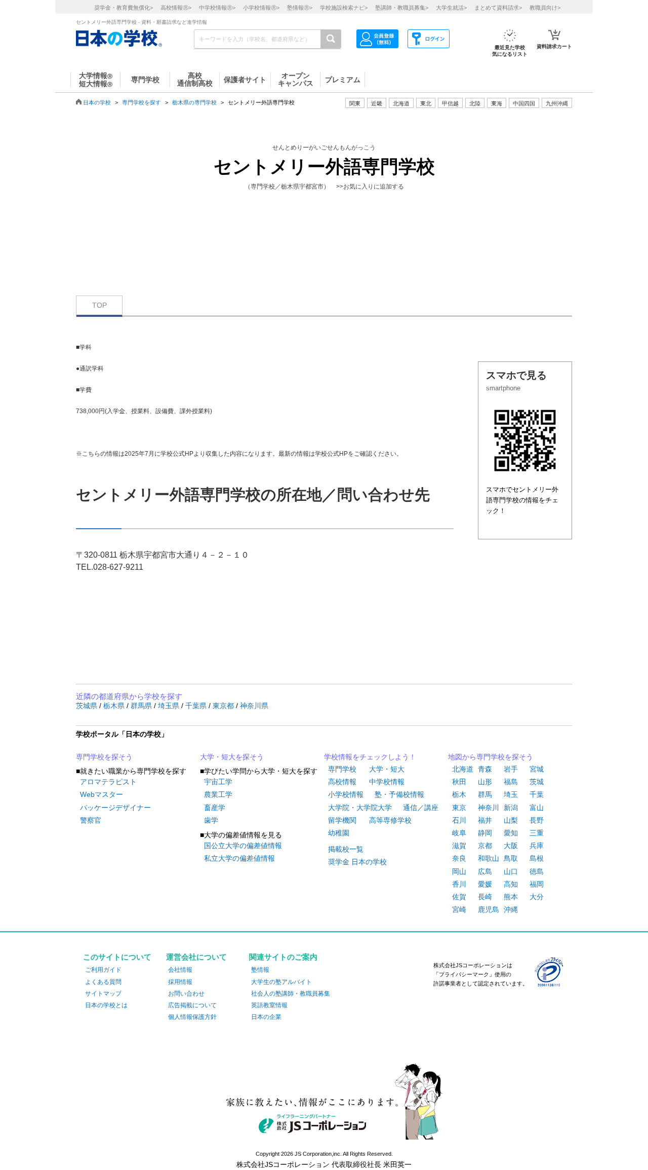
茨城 (537, 782)
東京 (459, 807)
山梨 (511, 820)
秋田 (459, 782)
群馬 (485, 794)
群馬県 (142, 706)
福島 (511, 782)
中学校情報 (386, 782)
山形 (485, 782)
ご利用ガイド (103, 969)
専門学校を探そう (104, 757)
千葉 (537, 794)
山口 (511, 871)
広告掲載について (192, 1005)
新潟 (511, 807)
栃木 (459, 794)
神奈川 (488, 807)
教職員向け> (545, 8)
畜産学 (214, 807)
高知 (511, 884)
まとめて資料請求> (498, 8)
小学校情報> (261, 8)
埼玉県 (169, 706)
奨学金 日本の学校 (357, 862)
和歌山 (488, 858)
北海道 (401, 103)
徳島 (537, 871)
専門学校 (342, 769)
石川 (459, 820)
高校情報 (342, 782)
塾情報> (299, 8)
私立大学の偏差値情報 (239, 858)
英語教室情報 (269, 1005)
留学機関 (342, 820)
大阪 (511, 846)
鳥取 (511, 858)
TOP (99, 305)
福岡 (537, 884)
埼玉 (511, 794)
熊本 (511, 897)
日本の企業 (266, 1016)
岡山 (459, 871)
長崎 (485, 897)
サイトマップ (103, 993)
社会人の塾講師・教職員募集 (290, 993)
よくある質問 (103, 981)
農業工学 (218, 794)
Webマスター (101, 794)
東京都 (224, 706)
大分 (537, 897)
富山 (537, 807)
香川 (459, 884)
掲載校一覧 (345, 849)
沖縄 (511, 909)
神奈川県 (254, 706)
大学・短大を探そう (232, 757)
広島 (485, 871)
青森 (485, 769)
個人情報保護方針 (192, 1016)
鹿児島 (488, 909)
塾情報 (260, 969)
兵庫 (537, 846)
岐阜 (459, 833)
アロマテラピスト (108, 782)
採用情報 (180, 981)
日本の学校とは (106, 1005)
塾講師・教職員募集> (401, 8)
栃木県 (115, 706)
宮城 (537, 769)
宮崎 (459, 909)
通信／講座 (420, 807)
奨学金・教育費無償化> (123, 8)
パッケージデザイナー (115, 807)
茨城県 (87, 706)
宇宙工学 (218, 782)
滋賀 (459, 846)
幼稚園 (338, 833)
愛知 (511, 833)
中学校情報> (217, 8)
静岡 (485, 833)
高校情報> (175, 8)
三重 (537, 833)
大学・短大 (386, 769)
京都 (485, 846)
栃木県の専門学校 (194, 102)
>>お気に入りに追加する (370, 186)
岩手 (511, 769)
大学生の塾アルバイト (281, 981)
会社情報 (180, 969)
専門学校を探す (141, 102)
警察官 (90, 820)
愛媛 (485, 884)
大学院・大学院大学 (360, 807)
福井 (485, 820)
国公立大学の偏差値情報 (243, 846)
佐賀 (459, 897)
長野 (537, 820)
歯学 (211, 820)
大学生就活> (451, 8)
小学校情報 (345, 794)
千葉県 (197, 706)
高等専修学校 (390, 820)
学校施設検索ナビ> (344, 8)
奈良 (459, 858)
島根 (537, 858)
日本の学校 (97, 102)
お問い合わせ (186, 993)
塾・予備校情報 (399, 794)
